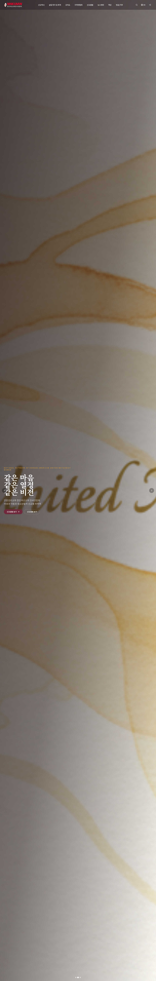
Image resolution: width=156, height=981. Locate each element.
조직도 (67, 5)
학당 (110, 5)
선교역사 (41, 5)
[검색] (137, 5)
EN (144, 5)
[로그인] (150, 5)
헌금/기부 (119, 5)
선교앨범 (90, 5)
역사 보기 (10, 508)
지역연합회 (79, 5)
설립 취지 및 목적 (55, 5)
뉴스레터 (101, 5)
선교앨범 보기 (29, 508)
